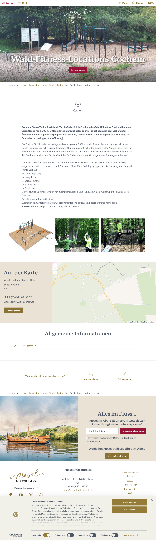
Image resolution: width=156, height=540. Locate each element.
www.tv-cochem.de (24, 301)
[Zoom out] (55, 268)
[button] (8, 3)
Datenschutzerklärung (124, 437)
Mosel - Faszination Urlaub (34, 85)
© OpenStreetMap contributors (145, 322)
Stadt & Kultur (56, 85)
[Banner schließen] (152, 500)
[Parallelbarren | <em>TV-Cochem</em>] (123, 235)
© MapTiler (131, 322)
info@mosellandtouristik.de (78, 490)
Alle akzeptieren (129, 502)
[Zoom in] (55, 265)
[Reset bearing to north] (55, 272)
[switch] (70, 535)
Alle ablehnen (129, 509)
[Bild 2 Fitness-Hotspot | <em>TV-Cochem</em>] (31, 235)
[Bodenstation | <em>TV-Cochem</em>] (77, 235)
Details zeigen (129, 535)
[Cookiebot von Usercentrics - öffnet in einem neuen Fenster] (15, 535)
